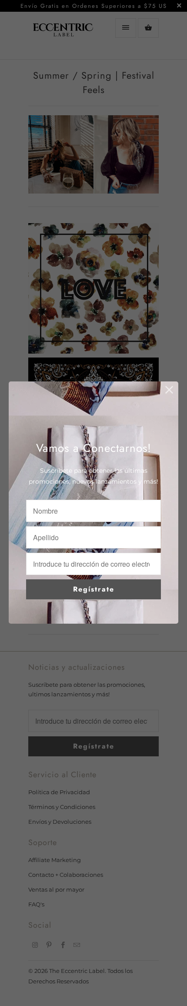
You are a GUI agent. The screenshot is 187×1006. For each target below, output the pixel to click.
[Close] (169, 390)
